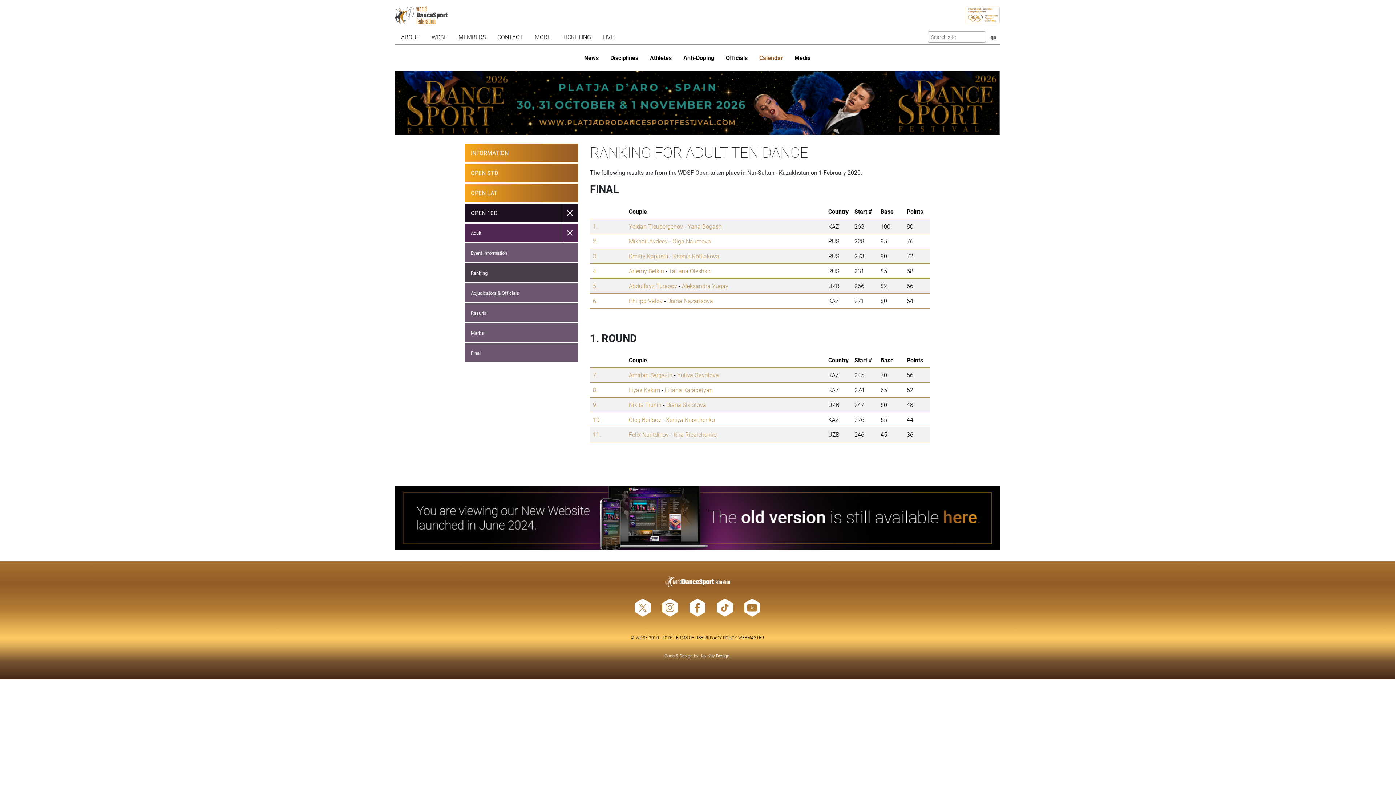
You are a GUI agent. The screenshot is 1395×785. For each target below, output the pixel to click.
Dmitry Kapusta (648, 256)
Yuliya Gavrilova (698, 375)
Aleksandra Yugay (705, 286)
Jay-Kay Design (714, 656)
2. (595, 241)
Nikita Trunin (645, 404)
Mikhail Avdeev (648, 241)
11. (597, 434)
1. (595, 226)
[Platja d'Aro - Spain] (697, 103)
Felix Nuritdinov (649, 434)
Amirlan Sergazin (650, 375)
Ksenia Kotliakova (696, 256)
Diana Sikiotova (686, 404)
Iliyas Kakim (644, 390)
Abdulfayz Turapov (653, 286)
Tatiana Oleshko (690, 271)
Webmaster (751, 637)
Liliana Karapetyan (689, 390)
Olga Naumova (691, 241)
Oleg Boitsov (645, 419)
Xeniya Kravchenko (690, 419)
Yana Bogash (705, 226)
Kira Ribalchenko (695, 434)
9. (595, 404)
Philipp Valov (646, 301)
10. (597, 419)
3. (595, 256)
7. (595, 375)
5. (595, 286)
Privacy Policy (720, 637)
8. (595, 390)
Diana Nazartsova (690, 301)
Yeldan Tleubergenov (656, 226)
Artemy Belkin (646, 271)
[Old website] (697, 518)
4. (595, 271)
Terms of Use (688, 637)
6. (595, 301)
